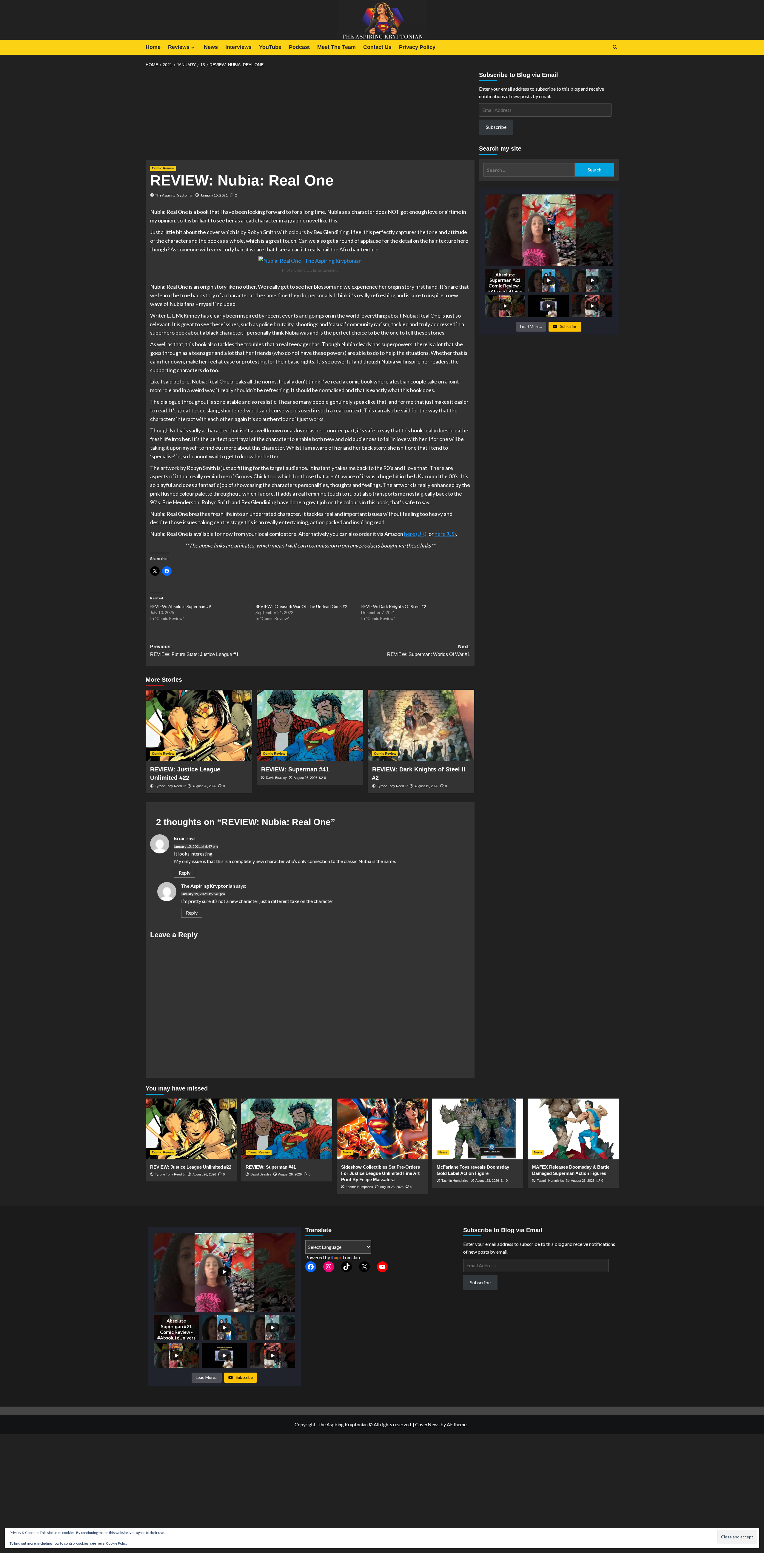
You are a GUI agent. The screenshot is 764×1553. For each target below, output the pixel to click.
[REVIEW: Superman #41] (310, 725)
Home (153, 47)
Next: (428, 650)
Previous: (194, 650)
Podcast (299, 47)
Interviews (238, 47)
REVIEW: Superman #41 (295, 769)
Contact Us (377, 47)
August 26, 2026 (204, 786)
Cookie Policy (116, 1543)
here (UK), (416, 533)
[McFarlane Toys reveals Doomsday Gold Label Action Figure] (477, 1129)
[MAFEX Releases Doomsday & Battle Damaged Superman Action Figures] (573, 1129)
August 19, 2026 (426, 786)
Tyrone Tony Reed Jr (170, 786)
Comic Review (163, 168)
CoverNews (427, 1424)
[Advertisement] (310, 115)
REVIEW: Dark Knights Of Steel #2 (393, 606)
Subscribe (496, 127)
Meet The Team (336, 47)
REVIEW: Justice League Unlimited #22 (190, 1167)
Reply (184, 873)
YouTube (270, 47)
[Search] (615, 47)
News (211, 47)
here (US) (445, 533)
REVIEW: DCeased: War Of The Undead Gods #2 (301, 606)
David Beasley (276, 777)
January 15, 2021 (214, 195)
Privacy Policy (417, 47)
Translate (351, 1257)
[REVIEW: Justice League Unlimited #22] (199, 725)
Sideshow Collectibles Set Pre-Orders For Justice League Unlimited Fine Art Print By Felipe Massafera (380, 1173)
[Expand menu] (193, 47)
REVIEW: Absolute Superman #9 (180, 606)
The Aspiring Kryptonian (174, 195)
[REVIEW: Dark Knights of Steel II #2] (421, 725)
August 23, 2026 (391, 1187)
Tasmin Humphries (359, 1187)
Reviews (179, 47)
